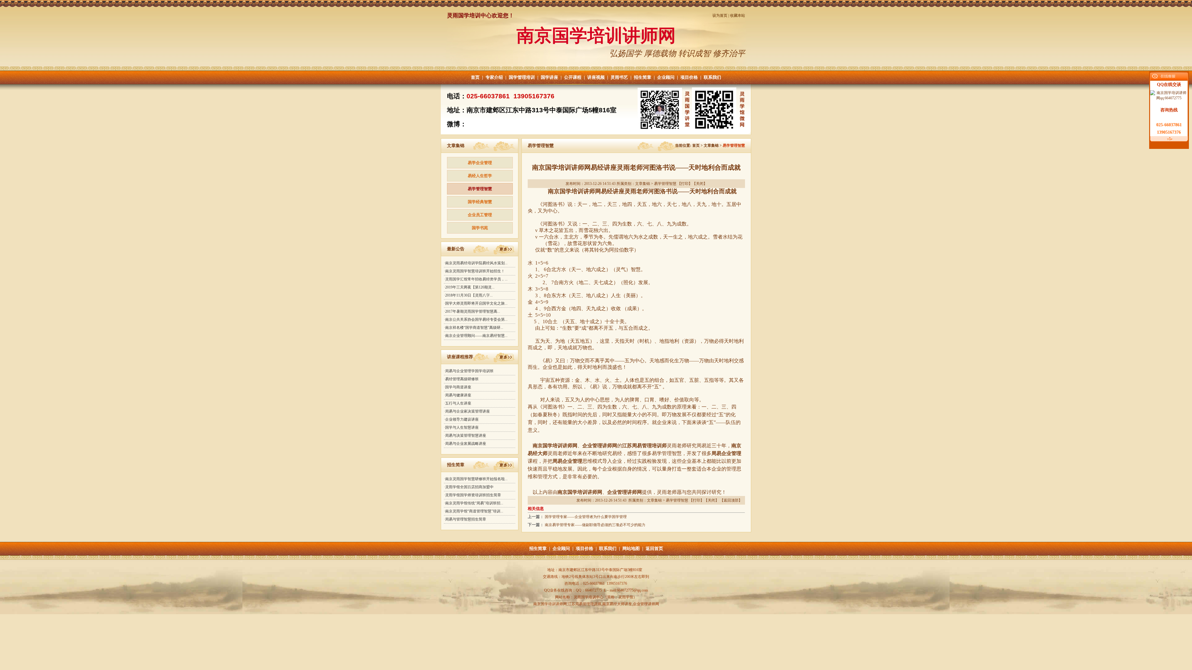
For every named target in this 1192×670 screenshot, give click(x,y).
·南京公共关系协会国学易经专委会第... (476, 319)
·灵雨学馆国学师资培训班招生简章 (472, 495)
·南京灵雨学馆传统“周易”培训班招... (473, 503)
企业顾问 (666, 77)
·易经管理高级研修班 (461, 379)
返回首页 (654, 548)
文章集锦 (711, 145)
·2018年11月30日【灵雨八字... (468, 295)
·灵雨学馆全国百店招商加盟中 (469, 487)
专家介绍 (494, 77)
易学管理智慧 (480, 188)
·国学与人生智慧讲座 (461, 427)
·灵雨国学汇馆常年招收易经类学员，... (476, 279)
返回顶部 (731, 500)
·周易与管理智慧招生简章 (465, 519)
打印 (685, 183)
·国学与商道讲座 (457, 387)
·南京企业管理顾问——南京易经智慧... (476, 335)
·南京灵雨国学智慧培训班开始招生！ (474, 271)
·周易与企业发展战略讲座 (465, 443)
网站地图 (631, 548)
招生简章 (642, 77)
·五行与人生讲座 (457, 403)
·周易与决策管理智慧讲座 (465, 435)
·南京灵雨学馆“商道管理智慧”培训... (473, 511)
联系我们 (712, 77)
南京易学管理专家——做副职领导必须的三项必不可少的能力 (595, 525)
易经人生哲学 (480, 175)
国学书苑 (480, 228)
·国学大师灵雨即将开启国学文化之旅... (476, 303)
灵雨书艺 (619, 77)
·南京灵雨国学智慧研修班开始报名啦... (476, 479)
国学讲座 (549, 77)
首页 (475, 77)
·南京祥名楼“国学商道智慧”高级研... (473, 327)
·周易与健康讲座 (457, 395)
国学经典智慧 (480, 201)
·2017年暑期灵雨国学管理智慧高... (472, 311)
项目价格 (689, 77)
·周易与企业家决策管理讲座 (467, 411)
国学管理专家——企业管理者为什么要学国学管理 (586, 517)
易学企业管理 (480, 162)
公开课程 (572, 77)
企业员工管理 (480, 214)
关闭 (699, 183)
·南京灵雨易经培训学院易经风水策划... (476, 263)
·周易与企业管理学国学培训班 (469, 371)
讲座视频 (596, 77)
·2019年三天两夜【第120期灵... (469, 287)
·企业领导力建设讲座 (461, 419)
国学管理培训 (522, 77)
